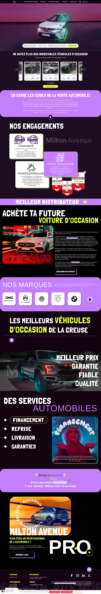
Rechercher (71, 45)
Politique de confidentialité (30, 589)
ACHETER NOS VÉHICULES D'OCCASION (31, 1)
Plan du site (54, 589)
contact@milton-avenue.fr (36, 584)
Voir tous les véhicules (50, 86)
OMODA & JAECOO (73, 1)
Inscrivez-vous (22, 555)
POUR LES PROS (65, 1)
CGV (61, 589)
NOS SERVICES (43, 1)
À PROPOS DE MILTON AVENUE (54, 1)
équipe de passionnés (72, 238)
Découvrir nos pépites (65, 271)
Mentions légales (44, 589)
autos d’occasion (75, 262)
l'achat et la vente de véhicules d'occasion (65, 583)
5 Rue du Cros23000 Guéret (13, 585)
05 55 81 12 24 (85, 1)
